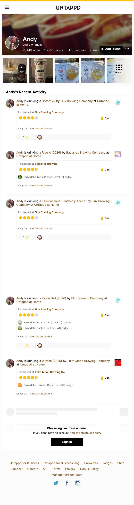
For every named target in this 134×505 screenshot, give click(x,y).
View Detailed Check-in (41, 128)
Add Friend (113, 49)
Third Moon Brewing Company (88, 361)
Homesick (48, 101)
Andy (20, 101)
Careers (32, 469)
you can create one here (85, 432)
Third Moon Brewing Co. (50, 372)
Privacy (70, 469)
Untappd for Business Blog (62, 463)
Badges (107, 463)
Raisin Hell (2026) (54, 298)
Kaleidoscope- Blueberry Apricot (64, 201)
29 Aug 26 (21, 128)
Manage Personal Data (67, 474)
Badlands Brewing (46, 163)
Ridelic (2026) (51, 152)
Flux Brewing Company (76, 101)
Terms (56, 469)
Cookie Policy (89, 469)
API (45, 469)
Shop (120, 463)
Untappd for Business (24, 463)
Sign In (67, 442)
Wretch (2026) (52, 361)
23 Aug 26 (21, 394)
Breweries (91, 463)
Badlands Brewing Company (85, 152)
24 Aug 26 (21, 228)
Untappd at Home (28, 156)
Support (17, 469)
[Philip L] (39, 137)
